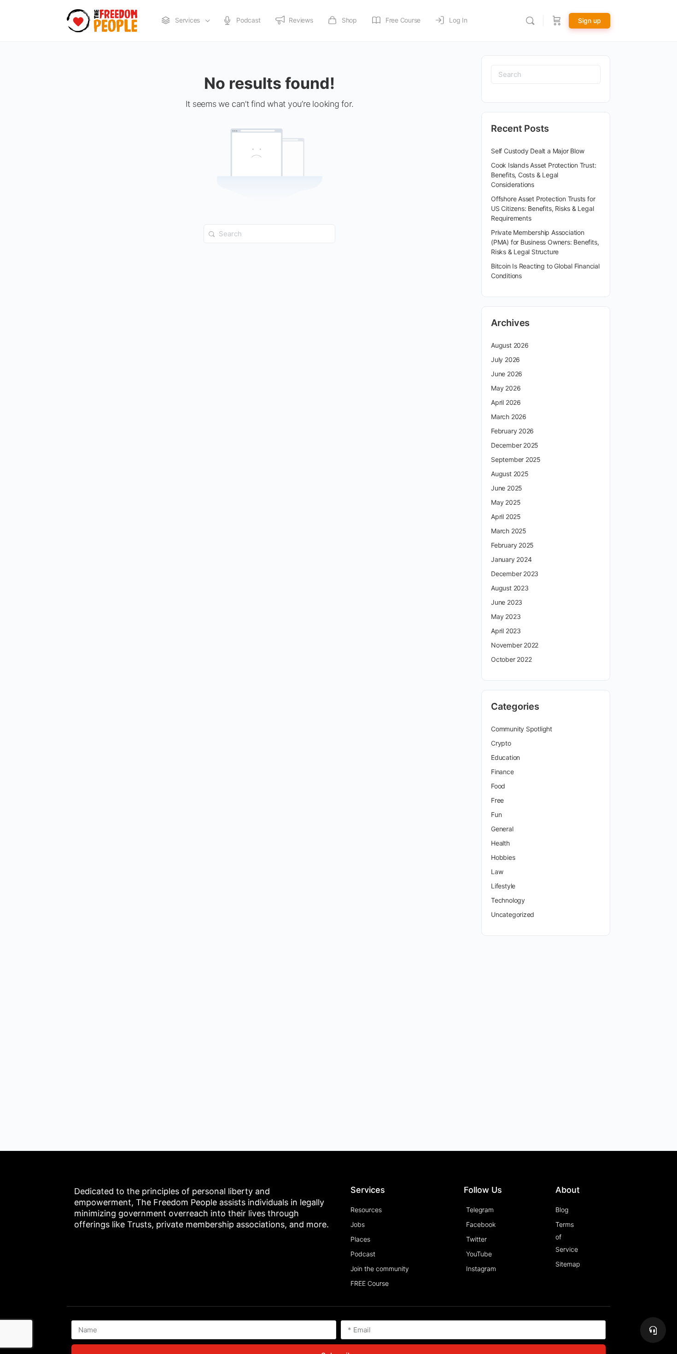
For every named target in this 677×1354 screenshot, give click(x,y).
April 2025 (506, 516)
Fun (496, 814)
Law (497, 871)
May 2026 (505, 388)
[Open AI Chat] (653, 1330)
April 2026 (506, 402)
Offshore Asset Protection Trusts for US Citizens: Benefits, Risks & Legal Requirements (543, 208)
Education (505, 757)
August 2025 (510, 474)
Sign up (589, 20)
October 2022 (511, 659)
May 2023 (505, 616)
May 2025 (505, 502)
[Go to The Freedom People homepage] (102, 20)
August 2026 (510, 345)
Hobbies (503, 857)
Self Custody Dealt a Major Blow (537, 151)
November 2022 (514, 645)
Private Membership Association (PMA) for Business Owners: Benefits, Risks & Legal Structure (545, 242)
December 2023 (514, 574)
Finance (502, 772)
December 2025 (514, 445)
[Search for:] (269, 233)
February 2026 (512, 431)
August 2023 (510, 588)
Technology (508, 900)
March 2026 (508, 416)
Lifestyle (503, 886)
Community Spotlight (521, 729)
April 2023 (506, 631)
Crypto (501, 743)
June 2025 (506, 488)
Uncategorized (512, 914)
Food (498, 786)
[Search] (530, 20)
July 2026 (505, 359)
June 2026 (506, 374)
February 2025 (512, 545)
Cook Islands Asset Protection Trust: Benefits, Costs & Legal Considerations (543, 174)
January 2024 (511, 559)
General (502, 829)
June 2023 (506, 602)
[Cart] (557, 20)
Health (500, 843)
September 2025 (516, 459)
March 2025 (508, 531)
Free (497, 800)
